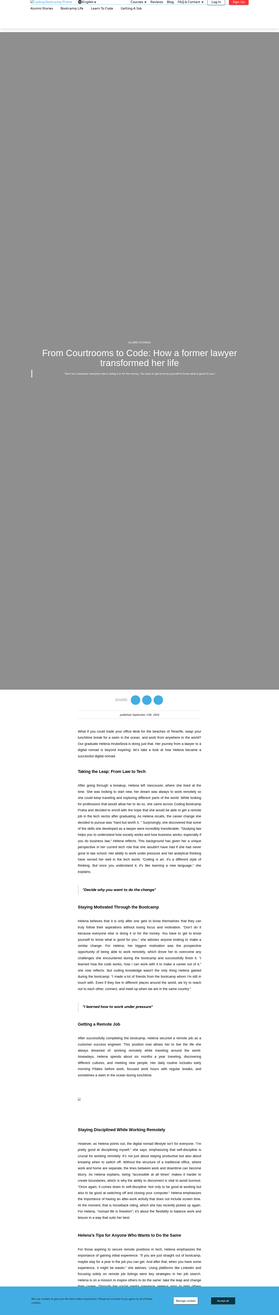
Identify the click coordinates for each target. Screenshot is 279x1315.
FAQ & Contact (189, 2)
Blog (170, 2)
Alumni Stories (41, 8)
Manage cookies (186, 1300)
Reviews (156, 2)
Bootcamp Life (72, 8)
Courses (137, 2)
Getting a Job (131, 8)
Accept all (223, 1300)
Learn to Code (102, 8)
